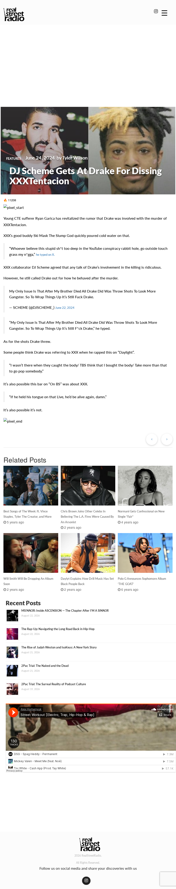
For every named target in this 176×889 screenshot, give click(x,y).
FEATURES (13, 158)
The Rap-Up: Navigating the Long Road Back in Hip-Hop (57, 629)
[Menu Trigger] (164, 12)
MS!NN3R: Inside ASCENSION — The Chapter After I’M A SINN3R (65, 610)
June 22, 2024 (64, 308)
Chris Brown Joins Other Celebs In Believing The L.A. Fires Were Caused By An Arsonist (87, 516)
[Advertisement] (88, 59)
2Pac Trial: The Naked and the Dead (45, 665)
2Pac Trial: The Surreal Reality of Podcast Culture (53, 684)
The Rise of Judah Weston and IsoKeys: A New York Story (59, 647)
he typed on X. (45, 254)
